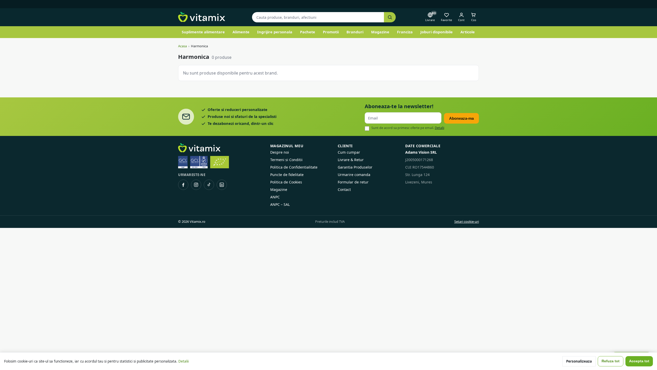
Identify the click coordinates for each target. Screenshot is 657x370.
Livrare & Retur (351, 159)
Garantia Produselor (355, 167)
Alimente (241, 31)
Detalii (439, 128)
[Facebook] (183, 185)
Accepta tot (639, 361)
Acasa (182, 46)
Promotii (331, 31)
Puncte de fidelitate (287, 174)
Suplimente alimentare (203, 31)
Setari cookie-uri (466, 221)
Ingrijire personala (274, 31)
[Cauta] (390, 17)
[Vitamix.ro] (201, 17)
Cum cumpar (349, 152)
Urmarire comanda (354, 174)
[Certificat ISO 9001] (199, 162)
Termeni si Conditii (286, 159)
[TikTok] (209, 185)
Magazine (380, 31)
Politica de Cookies (286, 182)
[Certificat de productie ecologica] (219, 162)
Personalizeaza (579, 361)
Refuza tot (611, 361)
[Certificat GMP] (183, 162)
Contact (344, 189)
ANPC (275, 197)
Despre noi (279, 152)
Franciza (405, 31)
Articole (467, 31)
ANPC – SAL (280, 204)
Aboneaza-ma (461, 118)
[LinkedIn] (222, 185)
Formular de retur (353, 182)
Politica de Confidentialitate (293, 167)
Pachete (307, 31)
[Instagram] (196, 185)
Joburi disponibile (436, 31)
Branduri (354, 31)
